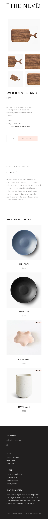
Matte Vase (24, 407)
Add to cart (28, 138)
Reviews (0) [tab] (12, 172)
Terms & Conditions (14, 474)
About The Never (13, 457)
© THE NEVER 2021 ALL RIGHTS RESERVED (24, 514)
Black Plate (24, 312)
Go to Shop (11, 460)
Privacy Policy (12, 483)
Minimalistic (26, 126)
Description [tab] (12, 160)
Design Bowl (23, 359)
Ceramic (18, 123)
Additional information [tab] (18, 166)
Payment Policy (12, 477)
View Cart (10, 463)
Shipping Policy (12, 480)
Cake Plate (24, 264)
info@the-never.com (14, 440)
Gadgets (15, 126)
